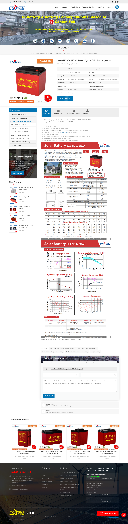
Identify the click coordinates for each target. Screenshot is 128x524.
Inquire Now (66, 98)
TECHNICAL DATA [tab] (58, 114)
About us (110, 7)
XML (69, 516)
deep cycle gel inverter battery (87, 348)
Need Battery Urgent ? (22, 157)
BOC (110, 494)
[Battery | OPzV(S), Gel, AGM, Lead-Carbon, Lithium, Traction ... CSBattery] (17, 7)
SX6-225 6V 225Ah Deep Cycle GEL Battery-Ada (52, 452)
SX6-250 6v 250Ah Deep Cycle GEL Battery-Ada (80, 452)
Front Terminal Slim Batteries (25, 217)
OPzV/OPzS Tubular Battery (21, 142)
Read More (21, 192)
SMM (110, 478)
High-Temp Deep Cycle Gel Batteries (26, 227)
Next (123, 442)
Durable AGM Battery (19, 115)
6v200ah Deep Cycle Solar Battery (77, 351)
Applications (75, 7)
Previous (8, 442)
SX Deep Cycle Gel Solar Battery (26, 198)
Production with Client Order (20, 138)
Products (64, 7)
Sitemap (64, 516)
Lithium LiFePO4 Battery (66, 478)
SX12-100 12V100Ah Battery (19, 128)
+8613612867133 (17, 1)
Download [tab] (87, 114)
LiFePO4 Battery (17, 145)
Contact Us (17, 173)
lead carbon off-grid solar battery (69, 484)
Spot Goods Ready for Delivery (44, 53)
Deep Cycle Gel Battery (19, 118)
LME (110, 501)
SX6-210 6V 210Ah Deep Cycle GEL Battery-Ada (67, 369)
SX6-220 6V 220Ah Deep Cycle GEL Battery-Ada (25, 452)
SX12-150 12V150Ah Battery (19, 131)
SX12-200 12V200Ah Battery (20, 135)
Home (56, 7)
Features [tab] (46, 114)
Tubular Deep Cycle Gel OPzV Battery (26, 188)
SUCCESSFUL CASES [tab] (73, 114)
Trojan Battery (95, 351)
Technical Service (88, 7)
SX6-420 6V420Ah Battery (19, 125)
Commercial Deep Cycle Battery (52, 351)
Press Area (100, 7)
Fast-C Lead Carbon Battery (25, 207)
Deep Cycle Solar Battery (67, 495)
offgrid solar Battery (65, 492)
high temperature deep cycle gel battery (69, 488)
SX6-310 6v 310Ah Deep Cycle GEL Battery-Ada (107, 452)
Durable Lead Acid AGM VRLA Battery (70, 472)
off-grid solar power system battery (61, 348)
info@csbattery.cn (32, 1)
